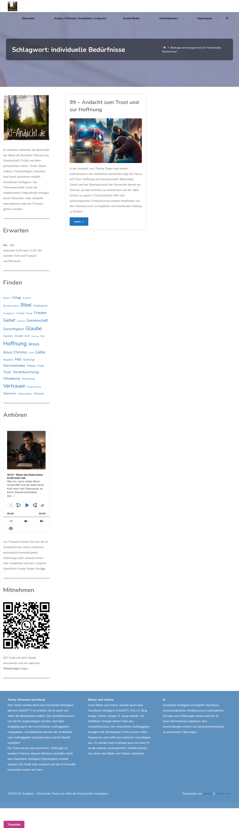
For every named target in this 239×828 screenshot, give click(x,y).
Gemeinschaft (37, 320)
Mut (18, 359)
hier (43, 569)
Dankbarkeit (40, 305)
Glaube (33, 328)
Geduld (21, 320)
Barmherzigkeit (11, 305)
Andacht (27, 298)
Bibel (26, 305)
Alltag (16, 297)
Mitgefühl (8, 359)
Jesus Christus (15, 352)
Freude (29, 313)
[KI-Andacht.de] (12, 6)
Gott (27, 336)
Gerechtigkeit (13, 329)
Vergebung (11, 378)
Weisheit (39, 393)
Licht (31, 352)
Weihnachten (25, 393)
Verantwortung (26, 372)
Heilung (35, 336)
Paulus (31, 366)
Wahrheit (9, 393)
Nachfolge (29, 359)
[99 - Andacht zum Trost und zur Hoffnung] (124, 140)
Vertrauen (14, 386)
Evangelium (9, 313)
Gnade (19, 336)
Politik (40, 366)
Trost (7, 372)
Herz (42, 336)
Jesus (33, 344)
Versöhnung (28, 378)
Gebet (9, 320)
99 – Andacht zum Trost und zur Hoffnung (104, 106)
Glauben (8, 336)
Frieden (40, 312)
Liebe (40, 352)
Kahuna (207, 794)
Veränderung (34, 386)
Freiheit (20, 313)
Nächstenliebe (14, 365)
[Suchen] (227, 18)
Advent (6, 298)
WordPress (223, 794)
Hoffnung (15, 343)
